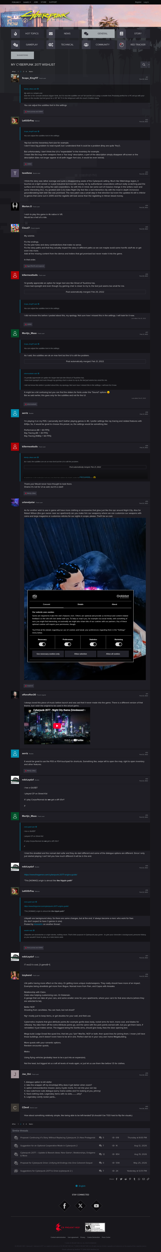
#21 (143, 78)
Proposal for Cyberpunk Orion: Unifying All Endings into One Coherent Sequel (56, 1163)
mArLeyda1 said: (29, 827)
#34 (143, 816)
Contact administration (58, 1237)
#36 (143, 891)
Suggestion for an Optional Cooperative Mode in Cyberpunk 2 (49, 1145)
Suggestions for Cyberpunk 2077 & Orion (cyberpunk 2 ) (46, 1171)
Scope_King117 (30, 78)
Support (53, 2)
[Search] (143, 64)
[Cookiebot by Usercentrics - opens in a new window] (118, 596)
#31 (143, 695)
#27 (144, 333)
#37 (143, 957)
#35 (143, 867)
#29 (144, 447)
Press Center (106, 1237)
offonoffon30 (29, 694)
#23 (143, 173)
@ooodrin (38, 924)
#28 (144, 413)
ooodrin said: (28, 930)
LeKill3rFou (28, 120)
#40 (143, 1107)
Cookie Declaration (93, 1237)
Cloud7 (26, 227)
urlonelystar (28, 502)
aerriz (25, 413)
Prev (14, 72)
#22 (143, 121)
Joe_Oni (26, 1074)
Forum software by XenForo (80, 1249)
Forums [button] (15, 2)
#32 (143, 753)
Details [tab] (80, 604)
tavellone (27, 173)
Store (43, 2)
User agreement (73, 1237)
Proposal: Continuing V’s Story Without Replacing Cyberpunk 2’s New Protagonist (57, 1137)
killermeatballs (30, 275)
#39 (143, 1074)
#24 (143, 206)
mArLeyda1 (28, 779)
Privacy (82, 1237)
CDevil (25, 1107)
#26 (143, 275)
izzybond (27, 975)
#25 (143, 228)
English (81, 1186)
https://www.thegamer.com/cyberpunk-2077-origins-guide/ (50, 874)
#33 (143, 780)
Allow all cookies (113, 654)
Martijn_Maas (29, 333)
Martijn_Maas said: (30, 89)
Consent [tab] (46, 604)
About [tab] (114, 604)
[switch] (67, 644)
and (35, 112)
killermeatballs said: (30, 374)
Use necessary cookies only (48, 654)
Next (30, 72)
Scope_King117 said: (30, 131)
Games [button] (26, 2)
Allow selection (80, 654)
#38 (143, 975)
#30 (143, 502)
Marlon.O (27, 206)
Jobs (36, 2)
